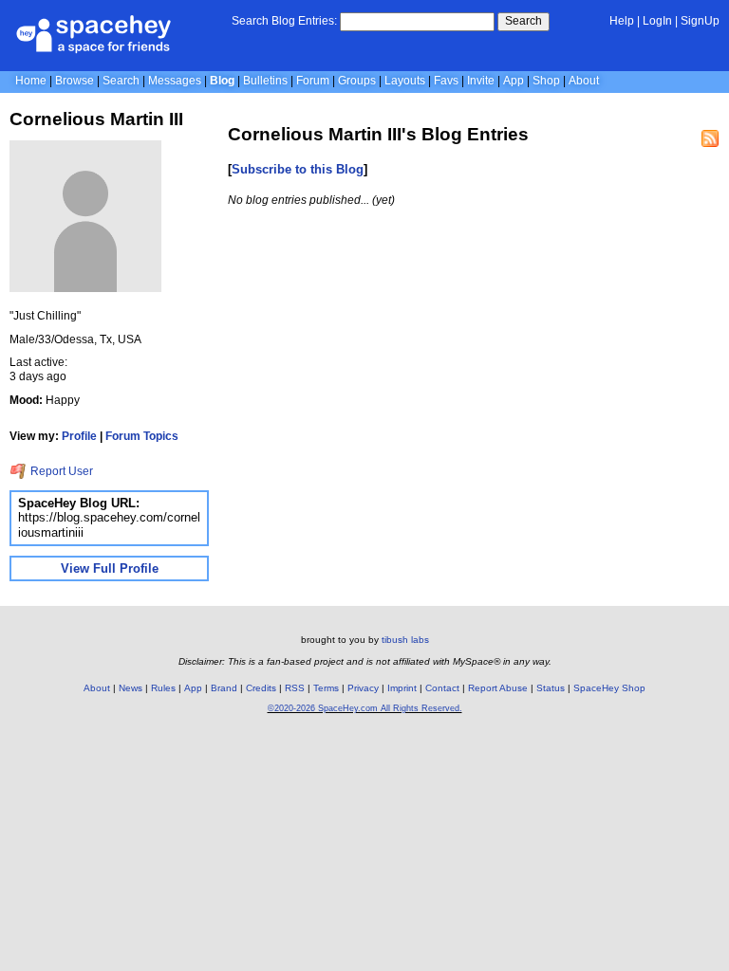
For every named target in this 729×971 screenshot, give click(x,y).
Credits (261, 688)
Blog (222, 80)
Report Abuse (498, 688)
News (130, 688)
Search (523, 20)
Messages (174, 80)
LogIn (657, 20)
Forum (312, 80)
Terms (326, 688)
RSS (295, 688)
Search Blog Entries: (284, 20)
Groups (357, 80)
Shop (546, 80)
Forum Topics (141, 436)
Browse (74, 80)
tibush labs (405, 639)
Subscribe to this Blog (298, 169)
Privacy (363, 688)
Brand (224, 688)
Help (621, 20)
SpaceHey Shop (609, 688)
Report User (60, 471)
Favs (446, 80)
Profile (79, 436)
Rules (163, 688)
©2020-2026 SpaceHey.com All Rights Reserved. (365, 708)
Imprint (402, 688)
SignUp (700, 20)
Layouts (404, 80)
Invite (481, 80)
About (584, 80)
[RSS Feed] (710, 138)
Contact (442, 688)
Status (550, 688)
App (513, 80)
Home (31, 80)
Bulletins (265, 80)
